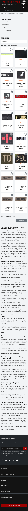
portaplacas (15, 365)
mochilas (9, 365)
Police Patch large (7, 83)
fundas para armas (9, 429)
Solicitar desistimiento (14, 505)
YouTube (13, 460)
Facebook (2, 460)
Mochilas (4, 27)
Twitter (6, 460)
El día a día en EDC (6, 30)
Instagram (17, 460)
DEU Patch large (21, 166)
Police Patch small (21, 146)
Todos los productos (6, 19)
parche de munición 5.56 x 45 (7, 208)
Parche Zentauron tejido (21, 83)
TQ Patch (7, 166)
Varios (3, 33)
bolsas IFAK (14, 268)
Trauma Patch (21, 104)
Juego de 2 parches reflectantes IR (7, 126)
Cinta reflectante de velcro (7, 62)
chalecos (20, 365)
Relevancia (14, 42)
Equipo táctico (5, 22)
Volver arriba (21, 220)
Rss (10, 460)
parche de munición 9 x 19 (21, 208)
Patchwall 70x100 (21, 62)
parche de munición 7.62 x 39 (7, 186)
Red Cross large (7, 146)
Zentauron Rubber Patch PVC (7, 105)
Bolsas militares (6, 25)
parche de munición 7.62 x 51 (21, 186)
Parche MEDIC (21, 125)
